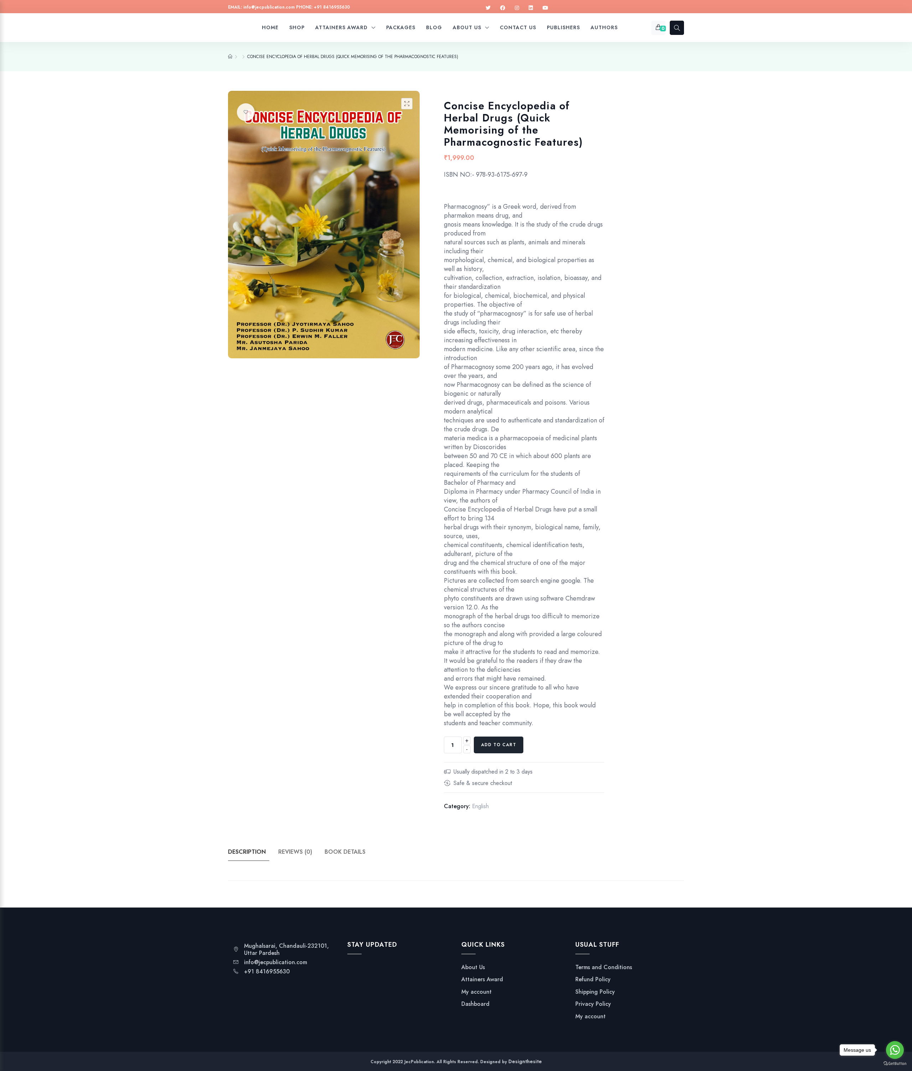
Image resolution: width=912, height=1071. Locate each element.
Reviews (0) (295, 852)
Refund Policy (593, 979)
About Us (473, 967)
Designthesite (525, 1061)
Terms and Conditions (603, 967)
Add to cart (498, 745)
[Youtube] (545, 8)
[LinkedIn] (531, 8)
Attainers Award (482, 979)
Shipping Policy (595, 992)
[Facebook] (502, 8)
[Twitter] (488, 8)
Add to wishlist (246, 112)
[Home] (230, 56)
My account (476, 992)
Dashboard (475, 1004)
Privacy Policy (593, 1004)
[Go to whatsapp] (895, 1050)
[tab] (252, 852)
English (480, 806)
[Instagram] (517, 8)
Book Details (345, 852)
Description (247, 852)
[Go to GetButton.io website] (895, 1063)
